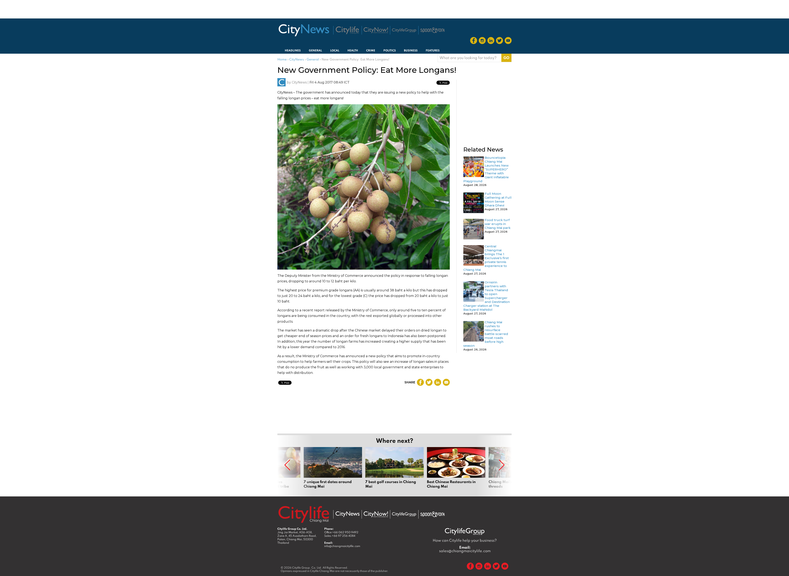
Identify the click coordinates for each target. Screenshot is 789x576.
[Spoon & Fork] (432, 30)
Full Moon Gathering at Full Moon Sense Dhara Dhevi (498, 199)
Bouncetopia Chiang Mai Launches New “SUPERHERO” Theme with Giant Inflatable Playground (486, 169)
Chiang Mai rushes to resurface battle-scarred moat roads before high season (485, 334)
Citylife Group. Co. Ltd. (307, 567)
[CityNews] (303, 30)
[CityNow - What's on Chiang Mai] (375, 514)
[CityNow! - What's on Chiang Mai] (375, 30)
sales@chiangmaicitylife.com (465, 549)
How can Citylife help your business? (465, 540)
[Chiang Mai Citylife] (347, 30)
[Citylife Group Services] (404, 30)
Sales (339, 536)
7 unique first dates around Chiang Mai (333, 470)
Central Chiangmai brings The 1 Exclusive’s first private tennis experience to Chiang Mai (486, 258)
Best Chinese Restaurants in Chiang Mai (456, 470)
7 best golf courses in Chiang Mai (394, 470)
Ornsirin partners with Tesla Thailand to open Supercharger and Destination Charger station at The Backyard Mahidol (486, 296)
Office (341, 532)
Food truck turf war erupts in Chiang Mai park (498, 224)
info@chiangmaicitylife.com (342, 546)
